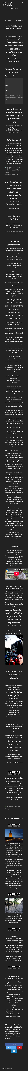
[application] (14, 91)
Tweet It (12, 1048)
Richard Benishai (11, 125)
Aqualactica (14, 72)
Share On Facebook (15, 1045)
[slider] (13, 98)
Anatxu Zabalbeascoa (14, 625)
